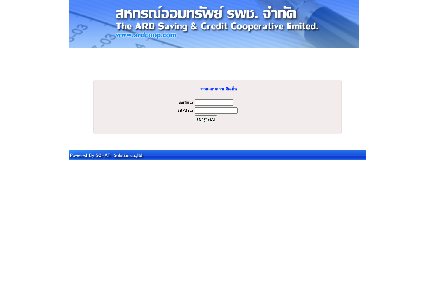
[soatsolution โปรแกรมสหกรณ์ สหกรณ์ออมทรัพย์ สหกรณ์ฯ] (217, 159)
